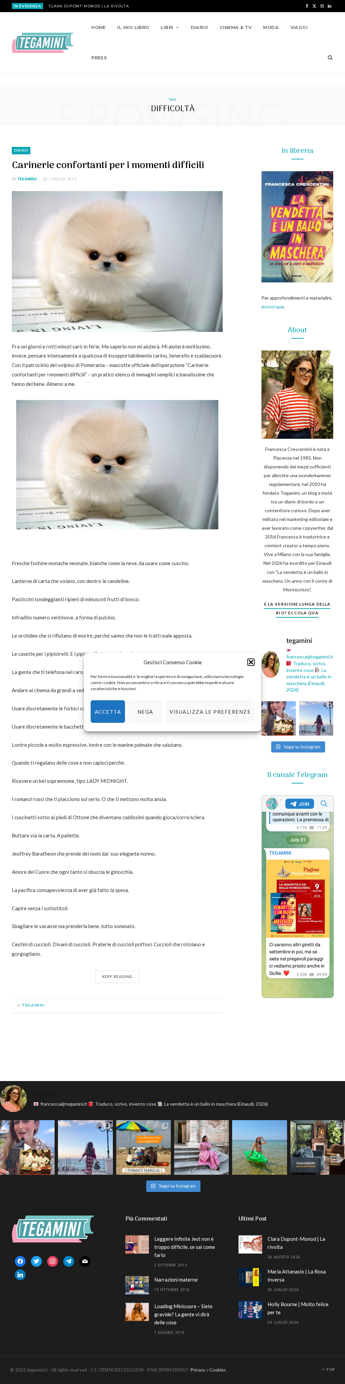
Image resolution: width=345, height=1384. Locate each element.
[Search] (328, 57)
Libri (167, 27)
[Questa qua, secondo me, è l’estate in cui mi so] (259, 1147)
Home (98, 27)
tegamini (27, 178)
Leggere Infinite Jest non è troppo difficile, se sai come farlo (184, 1247)
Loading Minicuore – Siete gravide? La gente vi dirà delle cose (183, 1314)
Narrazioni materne (176, 1280)
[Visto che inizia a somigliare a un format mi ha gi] (143, 1147)
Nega (145, 712)
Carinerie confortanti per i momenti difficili (108, 166)
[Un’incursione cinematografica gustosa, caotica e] (278, 718)
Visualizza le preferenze (210, 712)
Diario (199, 27)
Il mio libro (133, 27)
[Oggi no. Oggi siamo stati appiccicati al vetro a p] (316, 718)
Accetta (108, 712)
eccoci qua (272, 306)
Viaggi (299, 27)
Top (330, 1369)
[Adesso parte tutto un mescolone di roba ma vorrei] (201, 1147)
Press (99, 57)
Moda (271, 27)
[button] (251, 662)
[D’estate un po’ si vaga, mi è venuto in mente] (317, 1147)
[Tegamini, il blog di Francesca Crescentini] (42, 42)
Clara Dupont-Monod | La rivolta (89, 6)
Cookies (218, 1370)
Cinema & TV (236, 27)
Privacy (198, 1370)
